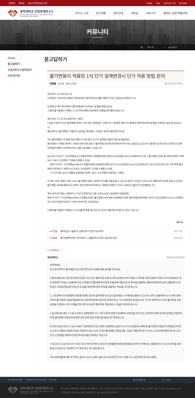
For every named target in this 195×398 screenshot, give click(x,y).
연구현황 (101, 13)
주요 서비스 (166, 379)
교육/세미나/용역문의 (20, 70)
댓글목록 (54, 250)
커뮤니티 (151, 13)
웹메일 (21, 3)
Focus (11, 58)
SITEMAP (183, 3)
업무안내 (118, 13)
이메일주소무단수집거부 (35, 379)
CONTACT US (169, 3)
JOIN (157, 3)
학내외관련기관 (139, 379)
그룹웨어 (11, 3)
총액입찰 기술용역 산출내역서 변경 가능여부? (82, 231)
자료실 (134, 13)
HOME (141, 47)
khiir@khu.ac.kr (173, 388)
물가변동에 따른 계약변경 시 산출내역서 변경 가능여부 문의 (88, 238)
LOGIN (149, 3)
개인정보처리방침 (15, 379)
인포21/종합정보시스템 (37, 3)
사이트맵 (52, 379)
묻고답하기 (172, 47)
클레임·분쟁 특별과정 (175, 13)
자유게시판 (14, 75)
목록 (181, 222)
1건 (62, 83)
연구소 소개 (81, 13)
